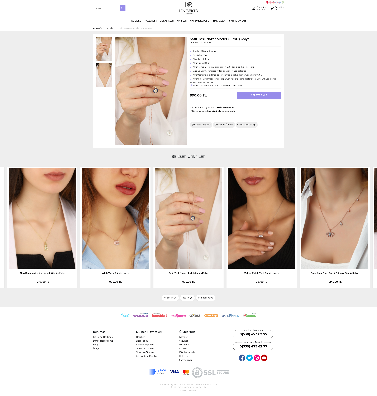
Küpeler (183, 348)
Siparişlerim (142, 340)
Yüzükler (183, 340)
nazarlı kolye (170, 297)
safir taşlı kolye (205, 297)
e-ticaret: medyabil (188, 390)
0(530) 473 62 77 (253, 334)
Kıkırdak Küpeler (187, 352)
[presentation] (9, 227)
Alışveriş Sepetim (145, 344)
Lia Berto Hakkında (103, 337)
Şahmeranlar (185, 360)
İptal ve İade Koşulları (147, 356)
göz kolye (187, 297)
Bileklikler (184, 344)
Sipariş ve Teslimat (145, 352)
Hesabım (140, 337)
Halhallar (183, 356)
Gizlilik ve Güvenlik (145, 348)
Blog (95, 344)
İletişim (96, 348)
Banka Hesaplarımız (103, 340)
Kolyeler (183, 337)
